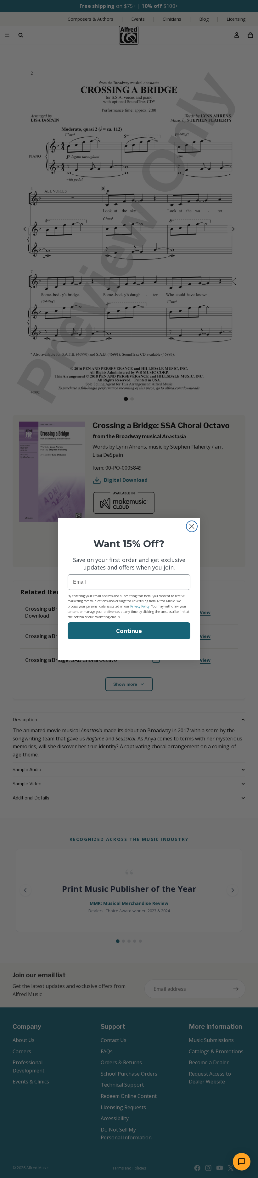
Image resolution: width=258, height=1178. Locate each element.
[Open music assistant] (241, 1161)
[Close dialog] (191, 526)
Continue (129, 631)
